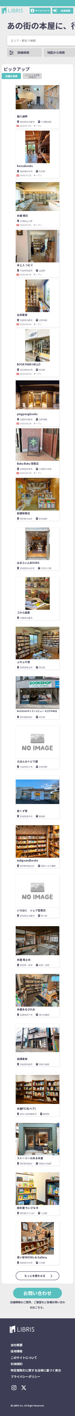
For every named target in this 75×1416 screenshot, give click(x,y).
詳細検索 (23, 52)
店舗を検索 (11, 76)
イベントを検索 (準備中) (33, 76)
